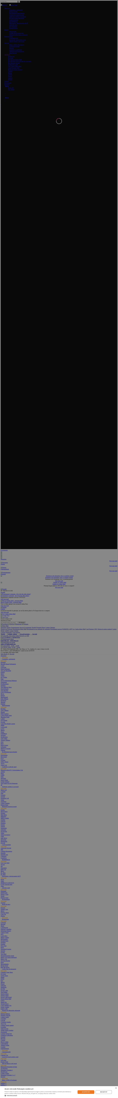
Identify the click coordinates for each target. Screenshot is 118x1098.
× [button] (116, 1088)
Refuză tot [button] (103, 1092)
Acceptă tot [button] (86, 1092)
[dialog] (59, 1092)
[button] (40, 1096)
